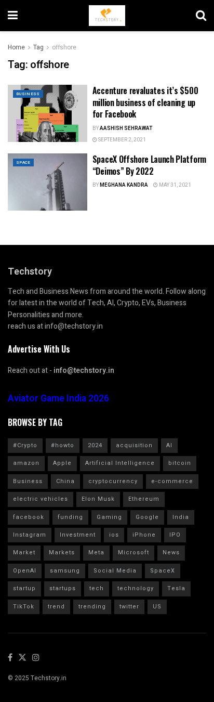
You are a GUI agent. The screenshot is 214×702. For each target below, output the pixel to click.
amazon (26, 463)
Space (23, 162)
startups (62, 588)
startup (24, 588)
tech (96, 588)
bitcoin (179, 463)
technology (135, 588)
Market (24, 552)
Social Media (115, 570)
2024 (95, 445)
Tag (38, 47)
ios (114, 534)
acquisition (134, 445)
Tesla (176, 588)
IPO (175, 534)
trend (56, 606)
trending (92, 606)
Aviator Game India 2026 (58, 398)
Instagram (29, 534)
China (65, 481)
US (157, 606)
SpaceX (162, 570)
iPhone (144, 534)
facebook (28, 517)
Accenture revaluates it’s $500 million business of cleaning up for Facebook (145, 102)
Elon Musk (98, 499)
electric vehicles (40, 499)
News (171, 552)
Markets (62, 552)
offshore (64, 47)
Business (28, 94)
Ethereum (143, 499)
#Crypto (25, 445)
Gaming (109, 517)
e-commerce (172, 481)
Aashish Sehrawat (126, 128)
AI (169, 445)
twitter (129, 606)
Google (147, 517)
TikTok (23, 606)
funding (70, 517)
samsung (65, 570)
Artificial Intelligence (120, 463)
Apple (62, 463)
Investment (78, 534)
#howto (62, 445)
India (180, 517)
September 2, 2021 (121, 140)
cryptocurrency (113, 481)
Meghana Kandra (124, 185)
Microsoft (133, 552)
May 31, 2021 (174, 185)
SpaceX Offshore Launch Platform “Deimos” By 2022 (149, 165)
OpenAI (24, 570)
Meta (96, 552)
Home (16, 47)
